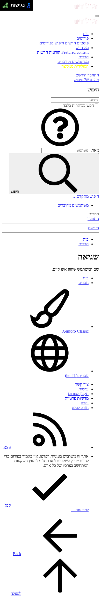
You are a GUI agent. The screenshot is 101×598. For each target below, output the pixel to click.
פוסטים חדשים (77, 43)
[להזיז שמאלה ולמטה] (4, 6)
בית (86, 34)
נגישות (83, 389)
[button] (60, 145)
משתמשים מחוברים (73, 61)
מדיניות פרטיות (77, 398)
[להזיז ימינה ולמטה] (6, 6)
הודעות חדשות (48, 52)
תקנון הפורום (78, 393)
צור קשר (82, 384)
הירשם (93, 228)
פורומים (82, 38)
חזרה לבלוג (80, 407)
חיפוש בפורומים (51, 43)
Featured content (75, 52)
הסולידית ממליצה (75, 66)
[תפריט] (97, 16)
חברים (83, 57)
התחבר (93, 218)
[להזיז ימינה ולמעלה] (6, 4)
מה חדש (82, 47)
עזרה (85, 403)
